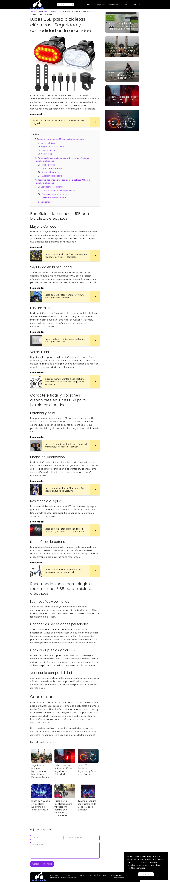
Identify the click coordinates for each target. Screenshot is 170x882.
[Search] (72, 4)
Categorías (100, 4)
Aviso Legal (54, 875)
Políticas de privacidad (118, 4)
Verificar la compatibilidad (54, 197)
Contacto (136, 4)
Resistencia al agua (50, 172)
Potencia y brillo (48, 165)
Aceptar (145, 874)
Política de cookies (69, 877)
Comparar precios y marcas (54, 194)
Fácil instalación (48, 150)
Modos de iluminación (52, 168)
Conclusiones (44, 202)
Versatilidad (46, 154)
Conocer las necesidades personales (59, 190)
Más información (138, 868)
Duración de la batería (52, 176)
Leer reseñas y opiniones (52, 187)
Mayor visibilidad (48, 143)
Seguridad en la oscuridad (53, 146)
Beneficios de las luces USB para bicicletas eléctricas (61, 139)
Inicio (89, 4)
